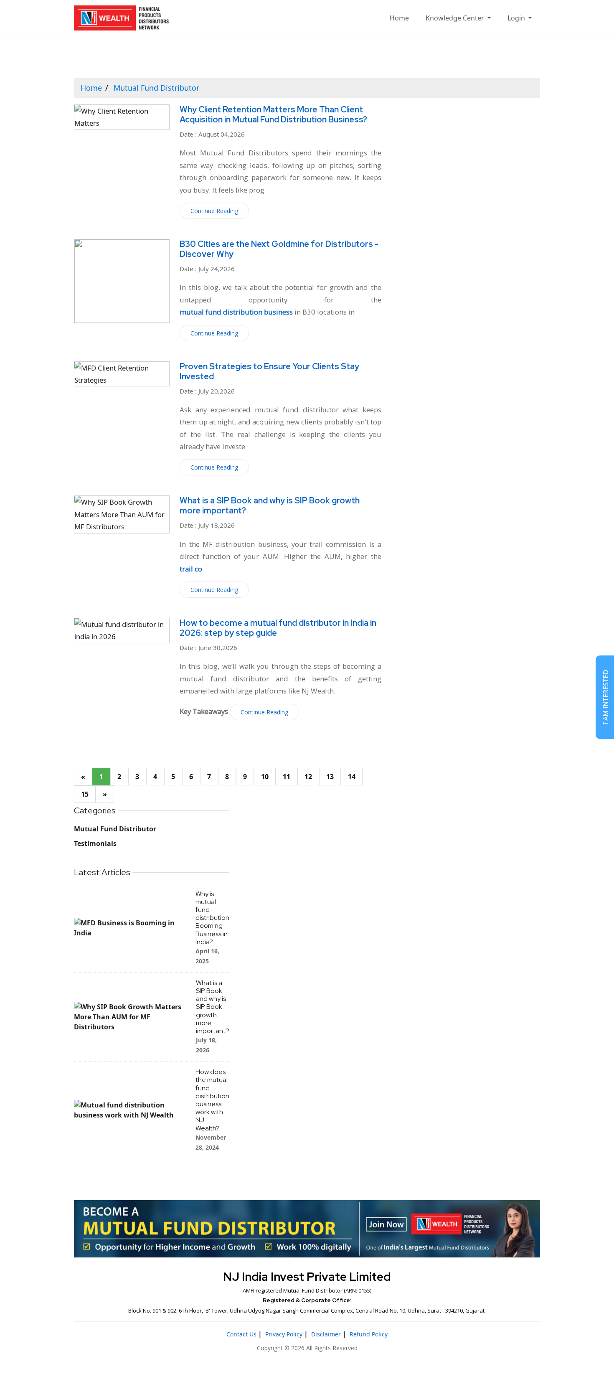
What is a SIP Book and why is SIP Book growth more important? (270, 505)
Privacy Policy (283, 1334)
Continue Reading (214, 211)
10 (265, 776)
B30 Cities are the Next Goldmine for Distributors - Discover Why (279, 249)
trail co (191, 569)
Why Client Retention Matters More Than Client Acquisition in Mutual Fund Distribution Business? (273, 114)
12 (308, 776)
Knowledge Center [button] (456, 18)
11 (286, 776)
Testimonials (95, 843)
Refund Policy (369, 1334)
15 (85, 794)
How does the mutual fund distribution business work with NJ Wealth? (212, 1100)
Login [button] (517, 18)
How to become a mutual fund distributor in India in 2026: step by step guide (278, 628)
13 (330, 776)
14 (351, 776)
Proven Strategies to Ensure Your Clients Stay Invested (269, 371)
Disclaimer (326, 1334)
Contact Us (241, 1334)
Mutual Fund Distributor (156, 88)
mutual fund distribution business (236, 312)
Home (399, 18)
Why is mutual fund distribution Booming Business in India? (212, 918)
